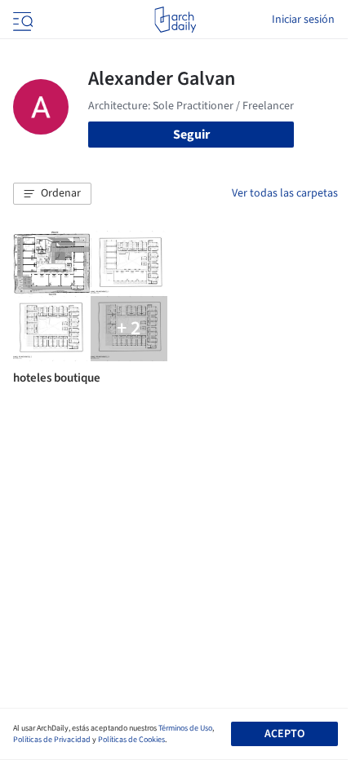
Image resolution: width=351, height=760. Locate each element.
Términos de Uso (185, 728)
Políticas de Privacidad (52, 739)
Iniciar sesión (303, 19)
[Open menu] (21, 19)
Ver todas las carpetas (285, 193)
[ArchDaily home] (175, 20)
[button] (52, 194)
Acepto (284, 734)
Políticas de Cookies (131, 739)
